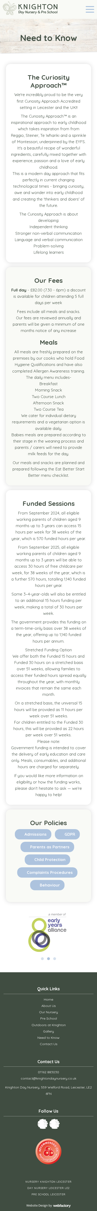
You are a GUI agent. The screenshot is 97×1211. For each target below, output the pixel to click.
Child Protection (49, 859)
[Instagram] (54, 1124)
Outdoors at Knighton (49, 1025)
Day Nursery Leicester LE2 (48, 1188)
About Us (48, 1006)
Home (48, 999)
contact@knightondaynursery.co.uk (48, 1078)
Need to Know (48, 1038)
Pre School (48, 1018)
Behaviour (50, 885)
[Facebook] (42, 1124)
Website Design (37, 1205)
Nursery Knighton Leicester (48, 1181)
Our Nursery (48, 1012)
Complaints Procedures (50, 872)
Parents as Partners (49, 846)
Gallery (48, 1031)
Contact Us (48, 1044)
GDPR (70, 834)
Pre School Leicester (48, 1194)
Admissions (35, 834)
